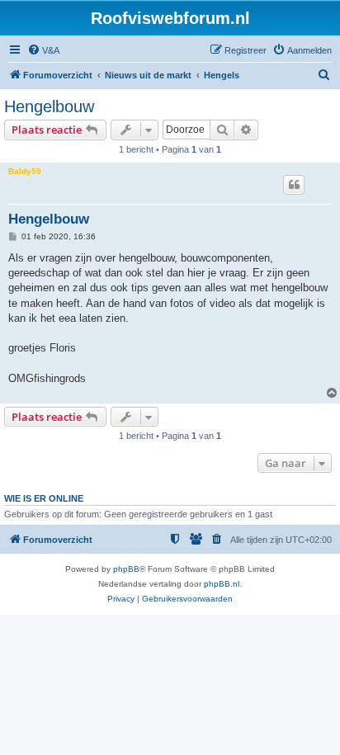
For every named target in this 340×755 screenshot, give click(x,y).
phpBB (126, 568)
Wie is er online (43, 498)
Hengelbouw (49, 106)
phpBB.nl (221, 583)
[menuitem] (43, 50)
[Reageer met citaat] (294, 185)
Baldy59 (24, 171)
